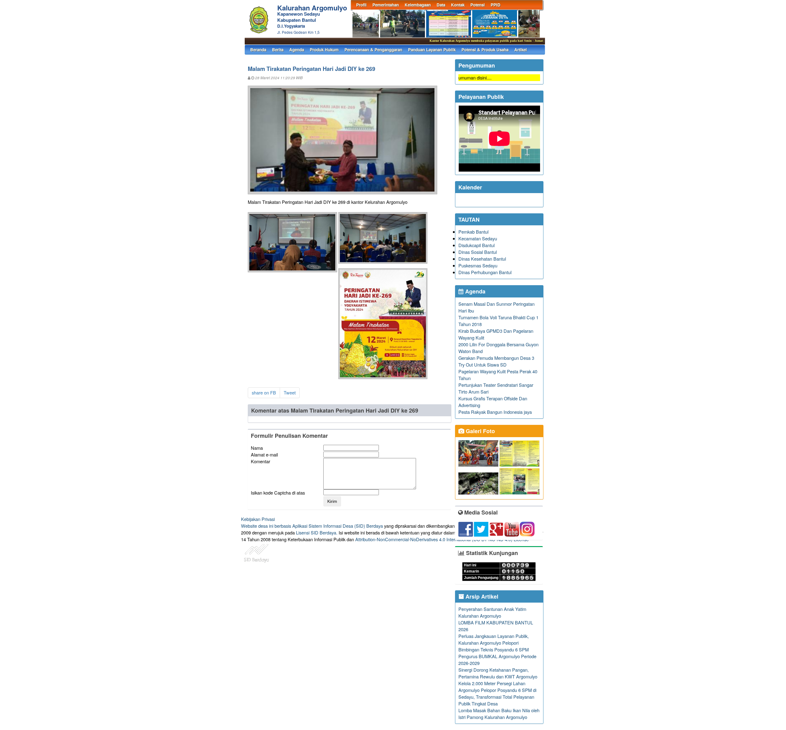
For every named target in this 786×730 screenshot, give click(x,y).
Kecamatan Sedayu (477, 238)
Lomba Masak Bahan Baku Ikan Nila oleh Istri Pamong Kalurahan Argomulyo (498, 713)
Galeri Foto (479, 431)
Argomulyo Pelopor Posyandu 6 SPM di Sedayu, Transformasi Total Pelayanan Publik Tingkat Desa (497, 697)
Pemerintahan (385, 5)
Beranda (258, 49)
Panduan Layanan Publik (432, 49)
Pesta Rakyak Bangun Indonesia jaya (495, 412)
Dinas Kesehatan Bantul (482, 258)
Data (441, 5)
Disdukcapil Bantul (476, 245)
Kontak (458, 5)
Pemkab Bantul (473, 231)
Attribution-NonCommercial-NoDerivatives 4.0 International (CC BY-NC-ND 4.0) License (442, 539)
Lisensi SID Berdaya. (316, 532)
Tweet (290, 392)
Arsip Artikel (481, 596)
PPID (495, 5)
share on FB (264, 392)
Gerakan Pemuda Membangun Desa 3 (496, 358)
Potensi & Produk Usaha (484, 49)
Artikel (520, 49)
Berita (277, 49)
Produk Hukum (324, 49)
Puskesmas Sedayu (477, 265)
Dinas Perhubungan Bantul (485, 272)
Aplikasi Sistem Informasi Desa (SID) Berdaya (337, 525)
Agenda (296, 49)
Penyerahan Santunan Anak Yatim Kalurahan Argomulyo (492, 612)
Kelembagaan (418, 5)
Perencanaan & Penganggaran (373, 49)
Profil (361, 5)
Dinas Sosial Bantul (477, 252)
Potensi (477, 5)
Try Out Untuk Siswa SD (482, 364)
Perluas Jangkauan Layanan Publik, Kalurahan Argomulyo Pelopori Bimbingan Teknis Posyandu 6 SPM (493, 643)
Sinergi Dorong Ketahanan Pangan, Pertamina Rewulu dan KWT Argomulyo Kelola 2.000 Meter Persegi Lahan (497, 676)
